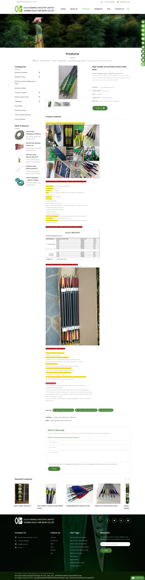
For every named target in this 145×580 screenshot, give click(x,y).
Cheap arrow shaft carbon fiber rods (65, 417)
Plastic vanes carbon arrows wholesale (112, 507)
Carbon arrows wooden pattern (79, 547)
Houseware (18, 106)
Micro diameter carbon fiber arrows (61, 421)
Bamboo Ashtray (20, 110)
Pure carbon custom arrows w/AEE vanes (27, 507)
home (36, 61)
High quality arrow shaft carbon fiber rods (66, 437)
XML (52, 553)
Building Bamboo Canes (77, 563)
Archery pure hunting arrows (78, 544)
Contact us (99, 108)
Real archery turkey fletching (78, 541)
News (52, 544)
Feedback (98, 9)
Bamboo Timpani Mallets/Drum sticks (25, 82)
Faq (108, 9)
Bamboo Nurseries (21, 72)
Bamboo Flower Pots (22, 97)
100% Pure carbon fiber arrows (84, 506)
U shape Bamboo (75, 566)
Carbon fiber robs (107, 410)
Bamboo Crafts (20, 77)
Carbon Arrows (62, 61)
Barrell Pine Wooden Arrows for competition (33, 144)
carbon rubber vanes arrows (64, 410)
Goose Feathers (20, 119)
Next (128, 479)
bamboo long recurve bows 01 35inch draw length (33, 167)
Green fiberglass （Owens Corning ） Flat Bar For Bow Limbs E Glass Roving (33, 179)
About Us (74, 9)
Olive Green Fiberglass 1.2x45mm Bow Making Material (33, 132)
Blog (52, 547)
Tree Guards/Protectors (23, 115)
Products (86, 9)
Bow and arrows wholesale (78, 537)
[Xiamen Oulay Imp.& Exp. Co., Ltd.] (34, 9)
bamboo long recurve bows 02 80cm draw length (32, 156)
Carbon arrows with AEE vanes (87, 410)
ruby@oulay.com (125, 2)
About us (53, 537)
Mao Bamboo (74, 556)
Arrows (54, 61)
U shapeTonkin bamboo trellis (79, 550)
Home (63, 9)
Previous (125, 479)
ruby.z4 (20, 548)
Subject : (63, 437)
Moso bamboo (74, 560)
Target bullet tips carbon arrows (55, 506)
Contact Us (119, 9)
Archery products (45, 61)
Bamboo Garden (20, 88)
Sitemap (53, 550)
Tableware (18, 101)
